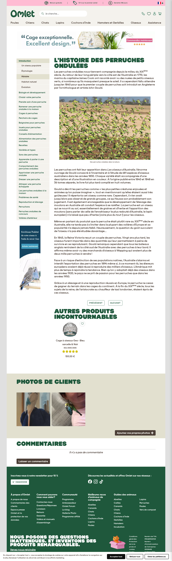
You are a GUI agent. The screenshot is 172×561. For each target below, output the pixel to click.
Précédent (96, 303)
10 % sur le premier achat (87, 3)
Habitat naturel (29, 82)
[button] (137, 495)
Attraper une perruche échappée (30, 185)
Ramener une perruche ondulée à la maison (30, 107)
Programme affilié (71, 516)
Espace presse (18, 509)
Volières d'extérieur (28, 218)
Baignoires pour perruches (32, 122)
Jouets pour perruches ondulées (29, 128)
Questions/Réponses (47, 505)
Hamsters (118, 523)
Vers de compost (147, 509)
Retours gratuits (55, 3)
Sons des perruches (28, 154)
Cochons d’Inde (121, 516)
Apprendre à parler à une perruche (31, 160)
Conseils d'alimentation (30, 134)
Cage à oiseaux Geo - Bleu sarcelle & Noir (70, 344)
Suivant (115, 303)
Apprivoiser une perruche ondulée (31, 173)
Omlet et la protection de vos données (19, 516)
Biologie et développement (32, 92)
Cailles (117, 503)
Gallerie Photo (69, 513)
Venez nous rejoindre (23, 549)
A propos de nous (19, 499)
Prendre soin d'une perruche (32, 102)
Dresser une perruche (29, 179)
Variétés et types (27, 150)
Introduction (25, 61)
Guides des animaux (125, 494)
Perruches (144, 503)
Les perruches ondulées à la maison (32, 191)
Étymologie (27, 71)
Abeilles (92, 504)
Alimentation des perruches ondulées (32, 139)
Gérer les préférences (157, 556)
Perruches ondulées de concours (30, 212)
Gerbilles (118, 520)
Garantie (41, 515)
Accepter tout (116, 556)
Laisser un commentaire (33, 461)
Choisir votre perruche (30, 97)
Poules (91, 525)
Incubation (119, 527)
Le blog (66, 509)
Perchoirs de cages (28, 118)
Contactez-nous (44, 502)
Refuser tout (135, 556)
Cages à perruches (28, 113)
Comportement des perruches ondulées (28, 167)
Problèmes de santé (28, 197)
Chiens (91, 515)
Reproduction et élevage (31, 202)
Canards (92, 508)
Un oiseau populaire (31, 65)
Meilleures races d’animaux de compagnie (97, 497)
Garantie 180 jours (120, 3)
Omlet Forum (68, 506)
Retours (40, 512)
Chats (91, 511)
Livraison (41, 509)
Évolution (26, 87)
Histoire (25, 76)
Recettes (23, 145)
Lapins (91, 521)
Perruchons (24, 206)
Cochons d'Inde (95, 518)
